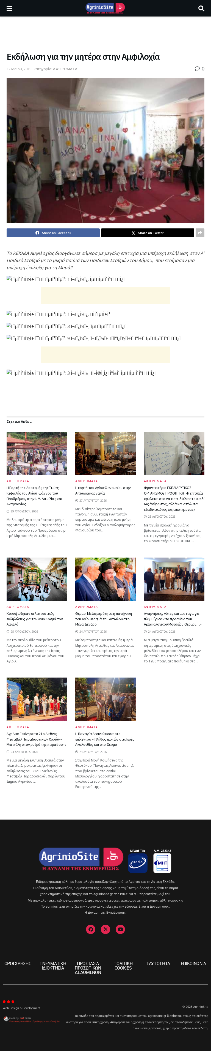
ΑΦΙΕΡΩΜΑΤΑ (65, 68)
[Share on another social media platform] (200, 232)
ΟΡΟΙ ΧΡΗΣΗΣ (17, 963)
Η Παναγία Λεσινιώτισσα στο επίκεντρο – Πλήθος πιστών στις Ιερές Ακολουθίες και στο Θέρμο (104, 739)
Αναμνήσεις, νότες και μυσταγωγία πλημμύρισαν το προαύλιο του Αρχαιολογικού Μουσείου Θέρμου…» (172, 619)
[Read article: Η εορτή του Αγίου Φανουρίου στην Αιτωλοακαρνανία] (105, 453)
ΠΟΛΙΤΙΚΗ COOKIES (122, 966)
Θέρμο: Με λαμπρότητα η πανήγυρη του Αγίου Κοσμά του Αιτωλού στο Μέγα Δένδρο (103, 619)
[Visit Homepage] (105, 8)
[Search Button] (201, 8)
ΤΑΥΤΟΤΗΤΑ (158, 963)
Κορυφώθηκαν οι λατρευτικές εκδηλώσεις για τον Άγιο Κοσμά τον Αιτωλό (35, 619)
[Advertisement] (105, 33)
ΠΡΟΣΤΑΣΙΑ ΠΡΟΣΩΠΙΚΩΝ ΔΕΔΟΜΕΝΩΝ (88, 968)
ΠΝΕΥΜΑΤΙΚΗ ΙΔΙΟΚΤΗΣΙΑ (53, 966)
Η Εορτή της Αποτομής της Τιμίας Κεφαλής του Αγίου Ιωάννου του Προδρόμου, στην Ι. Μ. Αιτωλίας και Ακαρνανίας (34, 495)
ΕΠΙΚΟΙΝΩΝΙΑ (193, 963)
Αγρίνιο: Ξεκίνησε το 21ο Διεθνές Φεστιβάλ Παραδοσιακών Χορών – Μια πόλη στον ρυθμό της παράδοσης (36, 739)
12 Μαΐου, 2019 (19, 68)
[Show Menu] (9, 8)
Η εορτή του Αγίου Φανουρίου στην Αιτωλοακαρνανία (103, 490)
